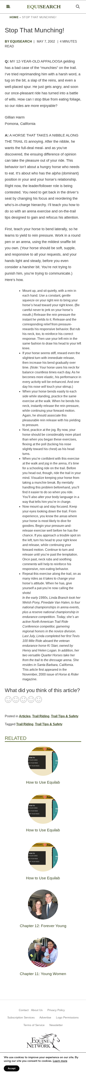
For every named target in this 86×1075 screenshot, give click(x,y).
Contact (24, 1010)
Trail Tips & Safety (64, 716)
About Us (37, 1010)
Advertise (45, 1017)
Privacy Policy (56, 1010)
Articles (25, 716)
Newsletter (56, 1025)
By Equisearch (18, 41)
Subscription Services (21, 1017)
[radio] (8, 699)
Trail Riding (40, 716)
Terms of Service (34, 1025)
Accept (11, 1068)
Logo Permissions (67, 1017)
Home (14, 17)
